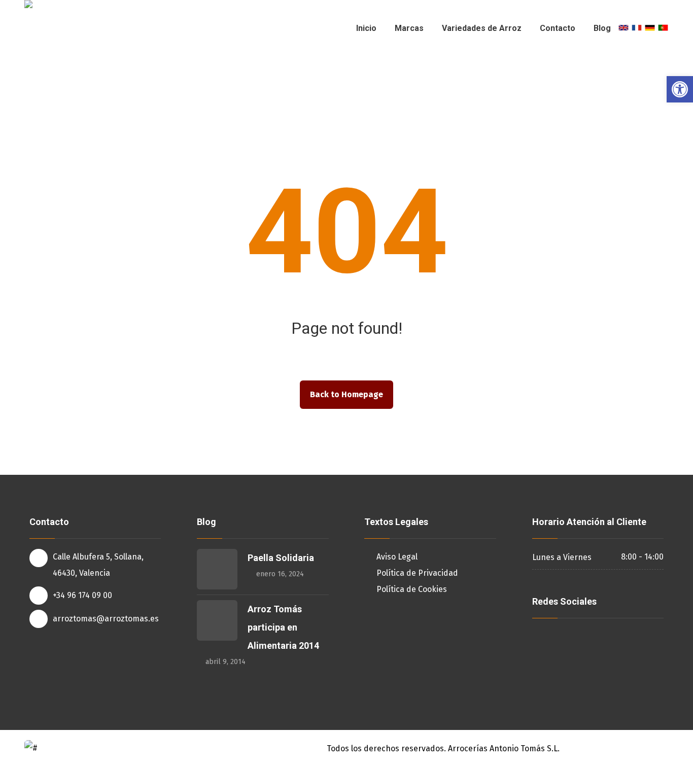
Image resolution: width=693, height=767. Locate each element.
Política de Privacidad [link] (417, 573)
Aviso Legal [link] (397, 557)
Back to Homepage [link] (346, 394)
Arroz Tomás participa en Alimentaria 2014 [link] (283, 627)
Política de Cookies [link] (411, 589)
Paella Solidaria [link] (281, 557)
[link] (680, 89)
